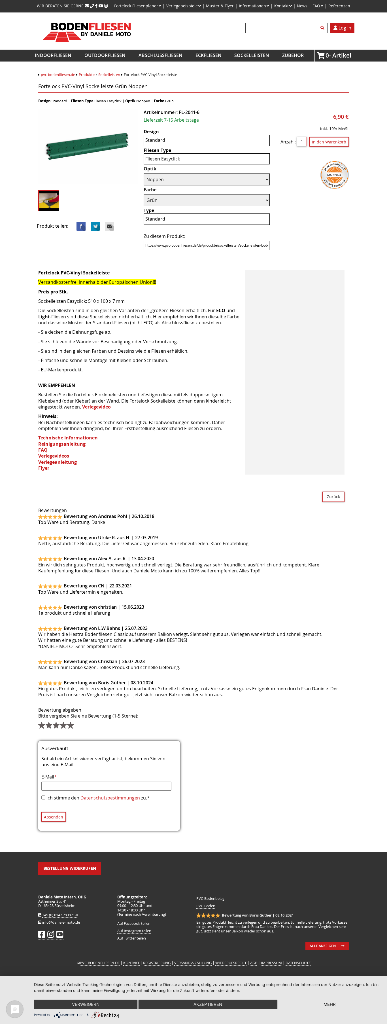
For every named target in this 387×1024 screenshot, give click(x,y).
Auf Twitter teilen (131, 938)
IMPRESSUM (271, 962)
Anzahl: (288, 142)
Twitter (95, 226)
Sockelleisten (251, 55)
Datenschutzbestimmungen (110, 798)
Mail (109, 226)
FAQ (43, 450)
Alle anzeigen (323, 945)
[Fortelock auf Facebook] (96, 6)
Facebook (81, 226)
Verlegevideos (53, 456)
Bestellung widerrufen (69, 868)
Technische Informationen (68, 438)
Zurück (333, 496)
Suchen (323, 28)
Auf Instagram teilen (134, 930)
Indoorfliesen (53, 55)
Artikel (327, 55)
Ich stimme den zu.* (98, 798)
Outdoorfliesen (105, 55)
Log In (344, 28)
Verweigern (85, 1004)
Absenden (53, 817)
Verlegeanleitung (57, 462)
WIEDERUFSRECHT (230, 962)
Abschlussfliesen (160, 55)
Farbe (155, 190)
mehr (330, 1004)
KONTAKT (131, 962)
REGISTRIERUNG (157, 962)
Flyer (43, 468)
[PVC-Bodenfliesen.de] (86, 46)
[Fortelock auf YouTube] (101, 6)
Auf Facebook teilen (133, 923)
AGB (253, 962)
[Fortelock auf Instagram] (106, 6)
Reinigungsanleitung (62, 444)
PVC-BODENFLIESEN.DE (100, 962)
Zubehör (293, 55)
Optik (155, 169)
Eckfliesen (208, 55)
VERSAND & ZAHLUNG (193, 962)
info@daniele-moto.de (61, 922)
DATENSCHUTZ (298, 962)
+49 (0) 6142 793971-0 (60, 915)
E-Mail (49, 777)
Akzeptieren (208, 1004)
